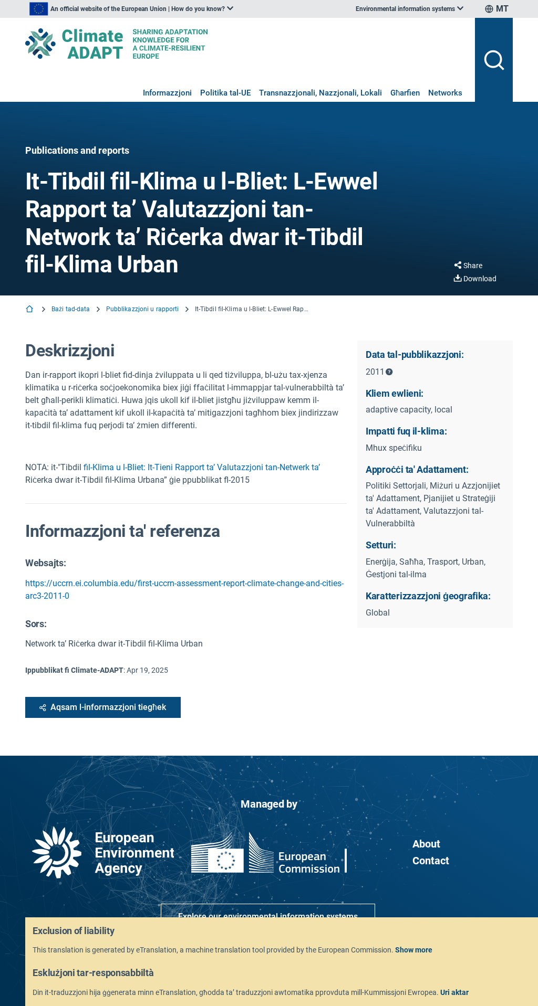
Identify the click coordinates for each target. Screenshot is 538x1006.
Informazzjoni (167, 93)
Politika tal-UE (225, 93)
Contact (430, 860)
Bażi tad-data (70, 309)
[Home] (30, 309)
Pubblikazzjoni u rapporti (142, 309)
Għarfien (405, 93)
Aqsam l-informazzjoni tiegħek (108, 707)
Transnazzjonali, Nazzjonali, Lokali (320, 93)
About (426, 844)
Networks (445, 93)
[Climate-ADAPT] (246, 43)
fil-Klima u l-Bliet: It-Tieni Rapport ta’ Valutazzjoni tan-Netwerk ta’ (200, 467)
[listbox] (131, 9)
